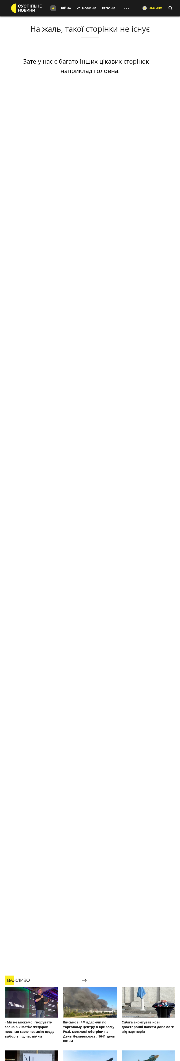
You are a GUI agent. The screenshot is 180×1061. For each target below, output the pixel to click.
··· (126, 8)
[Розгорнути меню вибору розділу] (53, 8)
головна (106, 70)
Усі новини (86, 8)
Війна (66, 8)
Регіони (108, 8)
